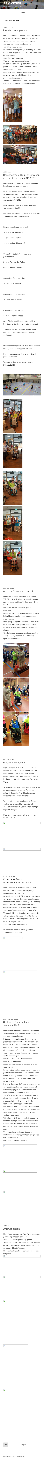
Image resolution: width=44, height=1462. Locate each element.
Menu (23, 12)
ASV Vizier (12, 3)
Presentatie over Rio (14, 762)
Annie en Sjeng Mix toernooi (18, 591)
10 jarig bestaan (11, 1228)
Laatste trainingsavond (15, 30)
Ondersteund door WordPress (14, 1456)
